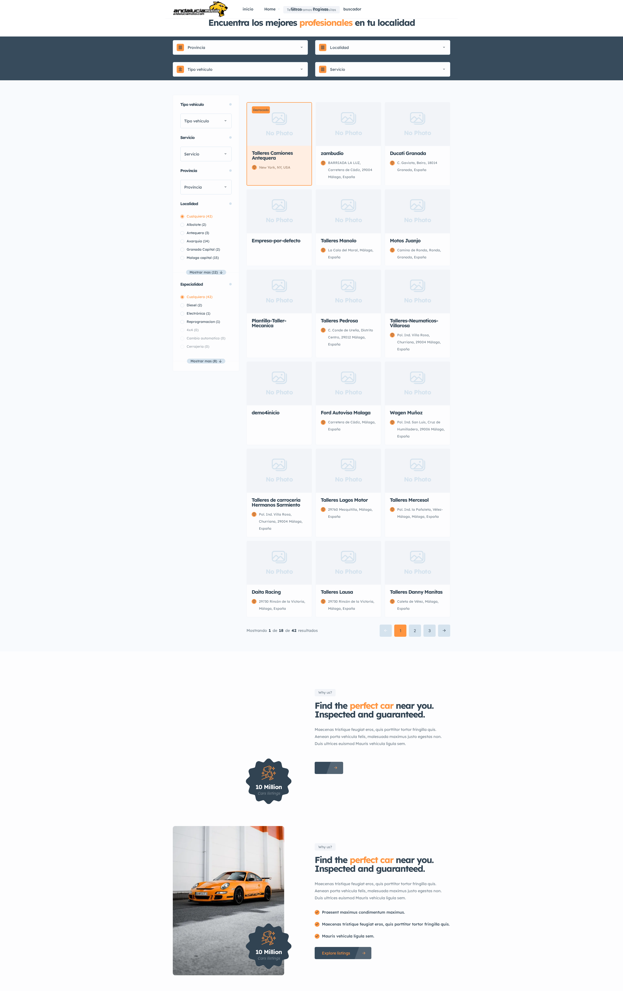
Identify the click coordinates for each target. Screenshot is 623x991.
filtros (296, 9)
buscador (352, 9)
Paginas (320, 9)
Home (269, 9)
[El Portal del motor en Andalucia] (200, 9)
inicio (248, 9)
